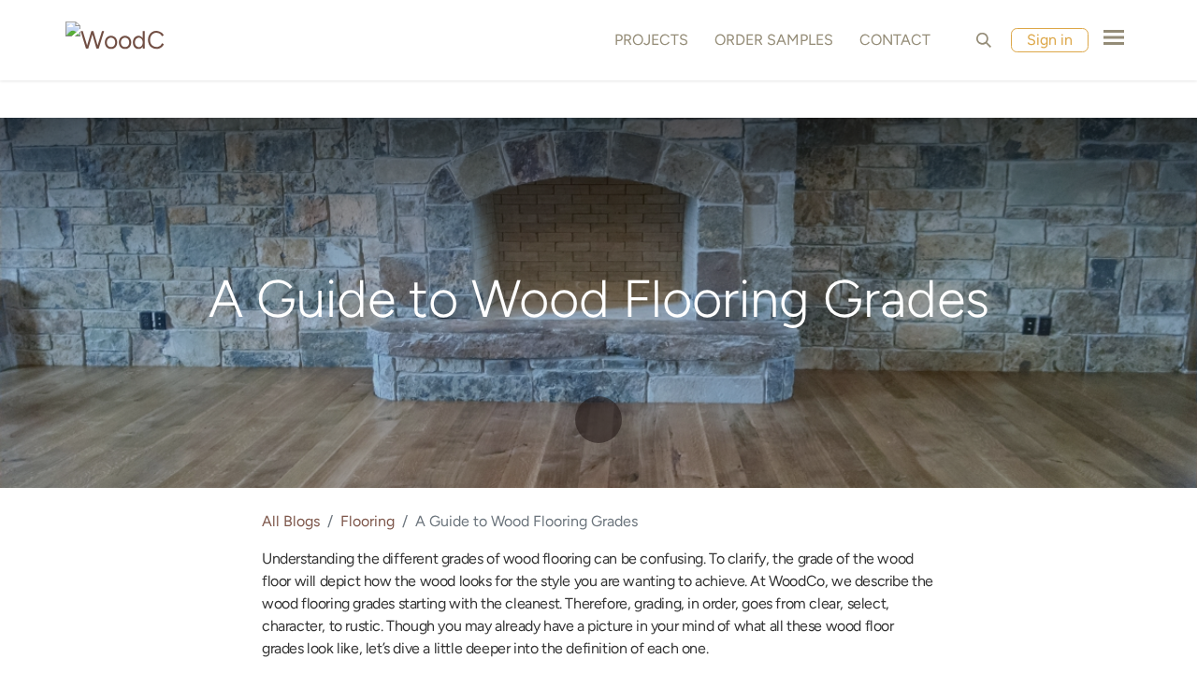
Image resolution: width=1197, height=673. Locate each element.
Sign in (1050, 40)
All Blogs (291, 521)
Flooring (367, 521)
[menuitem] (647, 40)
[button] (983, 40)
